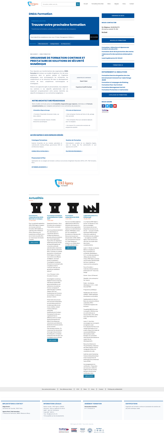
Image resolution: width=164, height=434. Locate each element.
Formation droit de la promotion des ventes (118, 52)
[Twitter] (107, 106)
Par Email (104, 32)
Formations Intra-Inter (98, 3)
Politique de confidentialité (115, 389)
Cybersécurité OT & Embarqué (91, 216)
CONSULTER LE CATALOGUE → (40, 151)
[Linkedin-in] (111, 106)
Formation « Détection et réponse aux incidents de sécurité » (115, 48)
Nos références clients (66, 389)
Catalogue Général (54, 43)
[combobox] (59, 4)
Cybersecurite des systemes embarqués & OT (117, 55)
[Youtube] (115, 106)
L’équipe (116, 3)
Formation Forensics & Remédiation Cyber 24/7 (55, 217)
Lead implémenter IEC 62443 (112, 58)
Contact (132, 3)
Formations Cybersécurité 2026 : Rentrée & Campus (36, 217)
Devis (109, 3)
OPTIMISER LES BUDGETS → (40, 167)
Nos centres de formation (48, 389)
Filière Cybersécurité (43, 43)
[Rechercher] (78, 4)
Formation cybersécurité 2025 (72, 216)
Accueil (86, 3)
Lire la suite (34, 242)
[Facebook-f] (103, 106)
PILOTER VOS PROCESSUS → (74, 151)
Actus (124, 3)
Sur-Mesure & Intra (65, 43)
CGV (77, 389)
